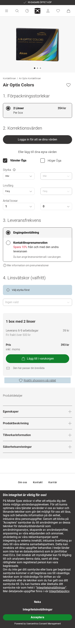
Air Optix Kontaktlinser (30, 78)
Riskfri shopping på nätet (40, 380)
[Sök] (17, 11)
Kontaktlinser (9, 78)
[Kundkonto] (48, 10)
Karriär (52, 482)
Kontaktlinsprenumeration (30, 242)
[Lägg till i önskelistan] (68, 85)
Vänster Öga (18, 160)
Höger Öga (54, 161)
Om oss (22, 482)
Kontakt (38, 482)
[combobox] (19, 176)
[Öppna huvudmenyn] (6, 11)
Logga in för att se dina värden (37, 139)
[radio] (37, 110)
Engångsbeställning (26, 232)
